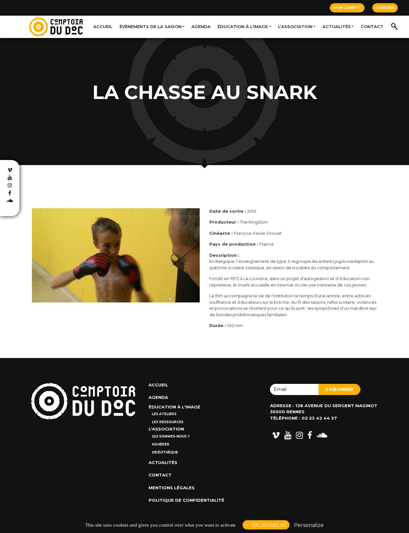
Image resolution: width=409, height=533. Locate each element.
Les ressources (167, 422)
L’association (295, 26)
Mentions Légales (172, 487)
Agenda (201, 26)
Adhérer (385, 7)
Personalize (309, 525)
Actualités (336, 26)
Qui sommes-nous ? (170, 436)
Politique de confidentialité (186, 500)
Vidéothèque (165, 452)
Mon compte (347, 7)
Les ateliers (164, 414)
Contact (372, 26)
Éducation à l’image (243, 26)
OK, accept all (268, 525)
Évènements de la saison (150, 26)
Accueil (102, 26)
